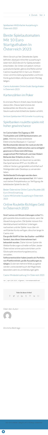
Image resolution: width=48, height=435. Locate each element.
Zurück (34, 15)
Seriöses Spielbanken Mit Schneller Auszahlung (23, 116)
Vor (41, 15)
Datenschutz (38, 422)
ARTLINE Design (29, 422)
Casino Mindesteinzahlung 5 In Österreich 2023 (23, 275)
